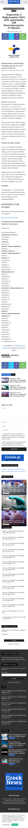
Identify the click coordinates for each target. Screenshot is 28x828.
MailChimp (16, 644)
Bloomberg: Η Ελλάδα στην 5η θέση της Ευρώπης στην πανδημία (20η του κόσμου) (17, 751)
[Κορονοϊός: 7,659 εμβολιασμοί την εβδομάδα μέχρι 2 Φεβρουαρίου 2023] (5, 387)
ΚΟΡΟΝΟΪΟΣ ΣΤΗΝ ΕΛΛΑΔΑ (9, 465)
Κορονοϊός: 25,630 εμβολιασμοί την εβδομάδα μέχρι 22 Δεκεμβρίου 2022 (13, 562)
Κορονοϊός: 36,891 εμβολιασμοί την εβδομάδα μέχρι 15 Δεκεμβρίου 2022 (13, 568)
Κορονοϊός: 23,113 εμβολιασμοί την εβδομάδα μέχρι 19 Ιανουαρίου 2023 (18, 394)
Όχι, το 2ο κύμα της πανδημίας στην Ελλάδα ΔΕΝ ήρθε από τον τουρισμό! (17, 743)
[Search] (26, 2)
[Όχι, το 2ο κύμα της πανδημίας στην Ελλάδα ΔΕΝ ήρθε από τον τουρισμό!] (4, 744)
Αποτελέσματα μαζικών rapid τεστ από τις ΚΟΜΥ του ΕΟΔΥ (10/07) (14, 618)
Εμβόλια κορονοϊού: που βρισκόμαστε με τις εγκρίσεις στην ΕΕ (16, 760)
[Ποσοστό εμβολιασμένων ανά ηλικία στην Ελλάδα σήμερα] (4, 737)
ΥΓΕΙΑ (14, 11)
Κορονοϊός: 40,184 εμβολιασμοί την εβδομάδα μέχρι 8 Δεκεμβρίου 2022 (13, 575)
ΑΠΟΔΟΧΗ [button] (14, 824)
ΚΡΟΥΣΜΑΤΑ (6, 357)
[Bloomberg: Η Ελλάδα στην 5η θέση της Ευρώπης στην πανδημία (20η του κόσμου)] (4, 752)
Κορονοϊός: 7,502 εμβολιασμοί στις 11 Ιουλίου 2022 (13, 611)
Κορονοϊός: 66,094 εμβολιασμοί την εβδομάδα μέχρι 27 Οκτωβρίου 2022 (13, 605)
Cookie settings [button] (6, 824)
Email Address (4, 634)
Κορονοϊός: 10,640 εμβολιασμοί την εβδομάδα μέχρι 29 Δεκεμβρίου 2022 (13, 556)
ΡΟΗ (13, 374)
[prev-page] (2, 400)
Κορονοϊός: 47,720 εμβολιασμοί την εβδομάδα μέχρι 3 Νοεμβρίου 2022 (13, 599)
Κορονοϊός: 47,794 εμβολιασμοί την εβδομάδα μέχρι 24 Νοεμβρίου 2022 (13, 587)
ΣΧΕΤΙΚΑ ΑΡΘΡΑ (6, 374)
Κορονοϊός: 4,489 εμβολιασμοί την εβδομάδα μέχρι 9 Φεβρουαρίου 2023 (18, 380)
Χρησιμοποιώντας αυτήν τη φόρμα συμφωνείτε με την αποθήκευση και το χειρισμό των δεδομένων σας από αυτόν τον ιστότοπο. (14, 443)
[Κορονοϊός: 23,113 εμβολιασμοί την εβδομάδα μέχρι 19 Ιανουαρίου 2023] (5, 394)
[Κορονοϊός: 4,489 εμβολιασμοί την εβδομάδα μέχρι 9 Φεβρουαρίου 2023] (5, 380)
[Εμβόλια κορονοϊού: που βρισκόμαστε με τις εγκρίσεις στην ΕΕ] (4, 761)
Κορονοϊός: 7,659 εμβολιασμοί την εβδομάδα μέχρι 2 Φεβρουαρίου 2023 (18, 387)
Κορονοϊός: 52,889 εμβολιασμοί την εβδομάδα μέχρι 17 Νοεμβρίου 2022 (13, 593)
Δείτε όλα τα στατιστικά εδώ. (9, 218)
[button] (2, 2)
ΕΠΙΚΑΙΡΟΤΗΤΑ (9, 9)
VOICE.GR (10, 747)
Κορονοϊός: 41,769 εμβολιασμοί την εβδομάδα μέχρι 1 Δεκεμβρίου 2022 (13, 581)
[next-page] (5, 400)
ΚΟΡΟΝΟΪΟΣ (19, 9)
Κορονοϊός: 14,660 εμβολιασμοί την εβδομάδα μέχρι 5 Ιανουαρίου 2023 (13, 550)
